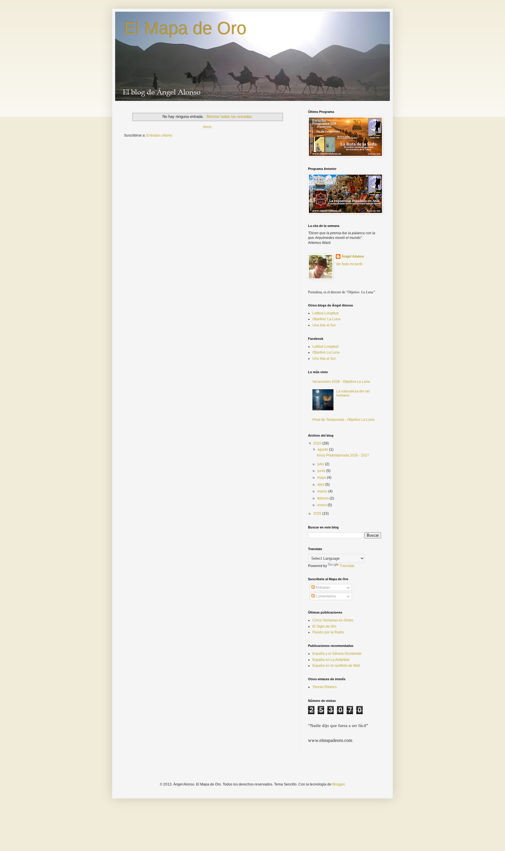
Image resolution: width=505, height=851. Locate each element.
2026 (317, 443)
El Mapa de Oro (185, 28)
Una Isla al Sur (324, 325)
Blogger (338, 784)
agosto (323, 449)
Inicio (207, 127)
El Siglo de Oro (324, 626)
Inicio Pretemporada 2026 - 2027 (343, 455)
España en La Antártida (331, 660)
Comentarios (325, 596)
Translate (347, 566)
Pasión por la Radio (328, 632)
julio (321, 464)
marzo (322, 491)
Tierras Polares (324, 687)
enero (322, 505)
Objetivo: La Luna (326, 319)
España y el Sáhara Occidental (337, 654)
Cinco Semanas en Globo (332, 620)
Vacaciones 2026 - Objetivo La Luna (341, 382)
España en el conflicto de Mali (336, 666)
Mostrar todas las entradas (229, 116)
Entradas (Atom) (159, 135)
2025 (317, 513)
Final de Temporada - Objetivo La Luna (343, 420)
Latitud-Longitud (325, 313)
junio (321, 471)
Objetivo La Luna (326, 352)
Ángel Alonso (353, 256)
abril (321, 485)
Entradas (322, 587)
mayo (322, 478)
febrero (323, 498)
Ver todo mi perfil (349, 264)
